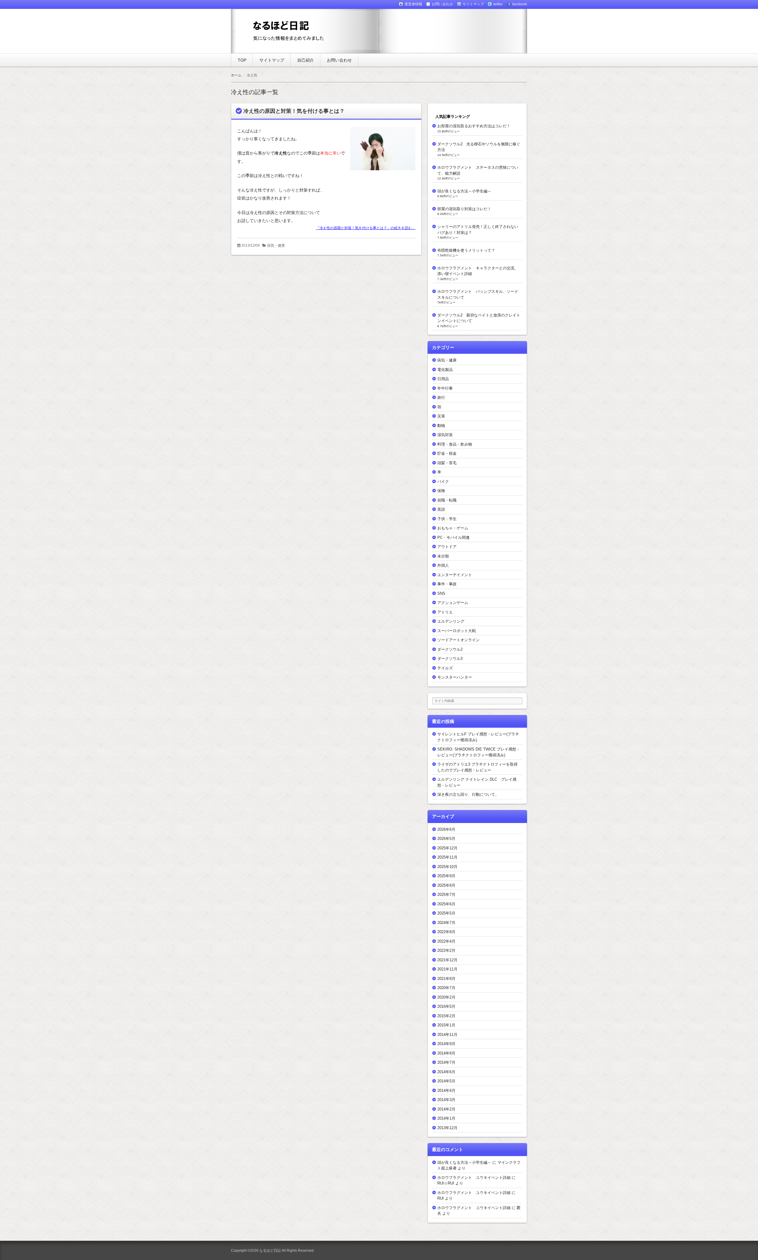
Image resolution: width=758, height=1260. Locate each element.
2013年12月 (447, 1128)
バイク (443, 481)
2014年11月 (447, 1034)
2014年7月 (446, 1062)
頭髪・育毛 (447, 463)
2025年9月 (446, 876)
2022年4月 (446, 941)
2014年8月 (446, 1053)
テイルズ (445, 668)
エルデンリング (450, 621)
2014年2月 (446, 1109)
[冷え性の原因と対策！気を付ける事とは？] (380, 171)
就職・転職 (447, 500)
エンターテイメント (454, 575)
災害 (441, 416)
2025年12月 (447, 848)
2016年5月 (446, 1006)
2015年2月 (446, 1016)
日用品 (443, 379)
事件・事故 (447, 584)
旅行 (441, 397)
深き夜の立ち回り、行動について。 (468, 794)
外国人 (443, 565)
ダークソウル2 (449, 649)
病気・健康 (276, 245)
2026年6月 (446, 829)
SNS (441, 593)
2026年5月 (446, 838)
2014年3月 (446, 1099)
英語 (441, 509)
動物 (441, 425)
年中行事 (445, 388)
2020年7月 (446, 988)
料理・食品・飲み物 (454, 444)
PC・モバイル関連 (453, 537)
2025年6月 (446, 904)
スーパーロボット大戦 (456, 631)
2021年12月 (447, 960)
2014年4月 (446, 1090)
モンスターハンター (454, 677)
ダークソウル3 (449, 658)
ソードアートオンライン (458, 640)
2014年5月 (446, 1081)
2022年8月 (446, 932)
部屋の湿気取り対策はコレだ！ (464, 209)
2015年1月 (446, 1025)
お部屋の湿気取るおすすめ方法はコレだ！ (473, 126)
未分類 (443, 556)
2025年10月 (447, 866)
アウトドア (447, 546)
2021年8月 (446, 978)
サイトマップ (271, 60)
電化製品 (445, 369)
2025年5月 (446, 913)
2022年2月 (446, 950)
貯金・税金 (447, 453)
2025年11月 (447, 857)
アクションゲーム (452, 602)
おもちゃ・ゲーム (452, 528)
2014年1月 (446, 1118)
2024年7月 (446, 922)
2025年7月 (446, 894)
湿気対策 (445, 435)
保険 (441, 490)
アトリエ (445, 612)
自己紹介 (305, 60)
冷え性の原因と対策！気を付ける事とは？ (294, 111)
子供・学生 (447, 519)
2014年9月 (446, 1044)
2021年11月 (447, 969)
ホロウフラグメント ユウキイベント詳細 (473, 1177)
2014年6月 (446, 1072)
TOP (242, 60)
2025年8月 (446, 885)
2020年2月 (446, 997)
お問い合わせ (339, 60)
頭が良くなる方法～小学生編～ (464, 191)
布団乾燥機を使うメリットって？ (466, 250)
